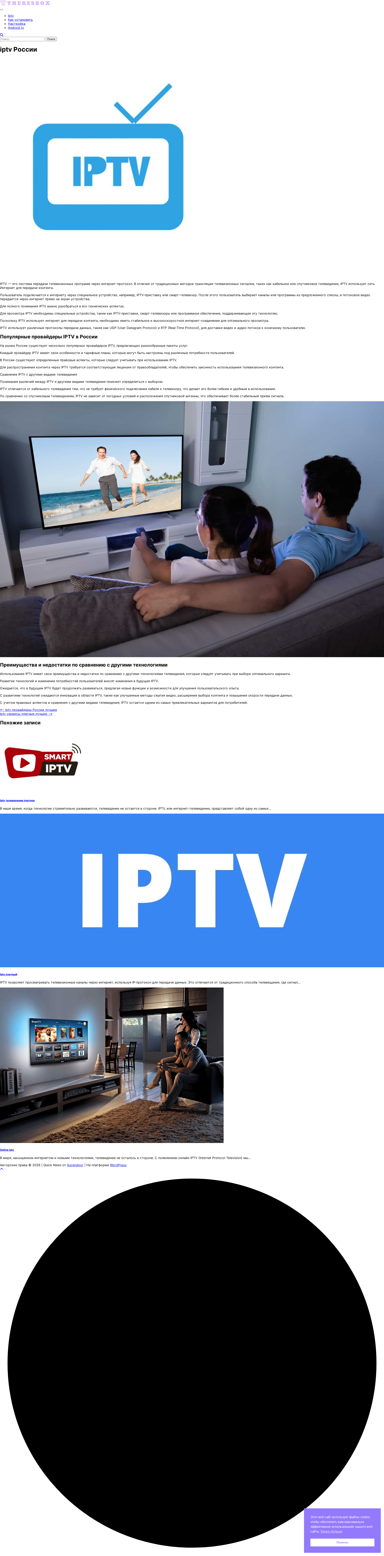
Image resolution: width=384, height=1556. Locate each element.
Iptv (11, 16)
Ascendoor (75, 1165)
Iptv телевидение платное (17, 800)
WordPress (118, 1165)
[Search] (1, 35)
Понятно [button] (342, 1542)
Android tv (16, 28)
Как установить (20, 20)
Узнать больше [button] (331, 1531)
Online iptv (7, 1149)
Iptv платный (8, 974)
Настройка (16, 24)
